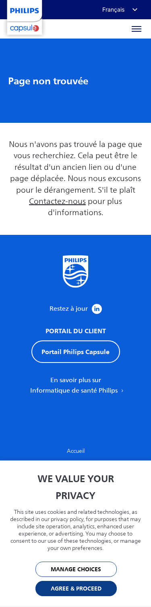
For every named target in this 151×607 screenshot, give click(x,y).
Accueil (76, 451)
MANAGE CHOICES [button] (76, 569)
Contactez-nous (57, 201)
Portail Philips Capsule (75, 351)
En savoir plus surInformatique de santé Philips (74, 385)
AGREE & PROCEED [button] (76, 589)
